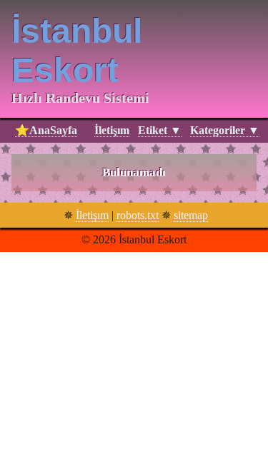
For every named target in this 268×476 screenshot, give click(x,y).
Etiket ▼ (160, 130)
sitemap (191, 215)
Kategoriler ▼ (224, 130)
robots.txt (137, 215)
